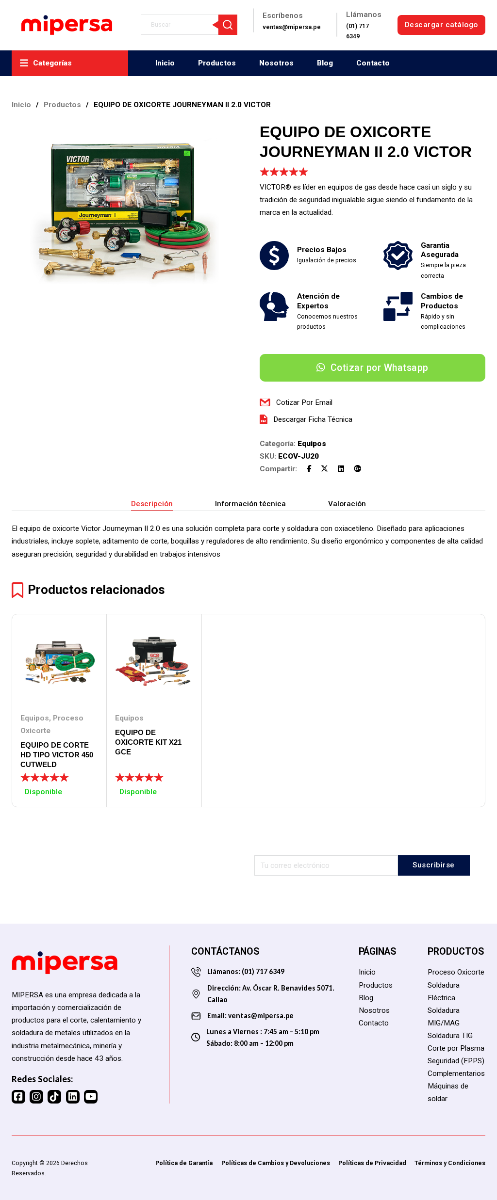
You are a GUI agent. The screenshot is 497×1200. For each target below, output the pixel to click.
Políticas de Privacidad (372, 1163)
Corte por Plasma (456, 1048)
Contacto (373, 63)
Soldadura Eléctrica (444, 991)
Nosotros (276, 63)
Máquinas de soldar (448, 1092)
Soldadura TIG (450, 1035)
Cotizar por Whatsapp (380, 367)
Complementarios (456, 1073)
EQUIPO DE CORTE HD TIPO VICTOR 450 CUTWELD (56, 754)
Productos (217, 63)
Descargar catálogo (441, 24)
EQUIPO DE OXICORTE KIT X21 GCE (148, 742)
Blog (325, 63)
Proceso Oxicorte (456, 972)
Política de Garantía (184, 1163)
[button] (224, 135)
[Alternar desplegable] (24, 63)
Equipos (312, 443)
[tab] (152, 504)
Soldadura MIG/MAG (444, 1016)
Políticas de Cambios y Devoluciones (275, 1163)
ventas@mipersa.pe (261, 1015)
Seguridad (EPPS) (456, 1060)
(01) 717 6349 (262, 971)
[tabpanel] (248, 541)
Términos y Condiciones (449, 1163)
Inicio (165, 63)
